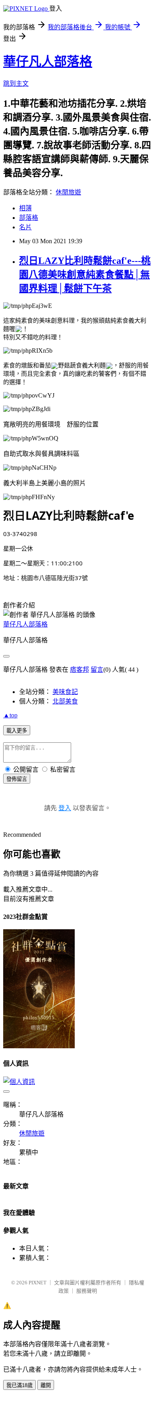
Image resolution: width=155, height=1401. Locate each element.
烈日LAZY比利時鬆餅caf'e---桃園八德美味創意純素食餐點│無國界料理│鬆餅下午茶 (85, 275)
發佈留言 (16, 779)
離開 (46, 1385)
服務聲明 (86, 1291)
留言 (97, 669)
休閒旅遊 (68, 192)
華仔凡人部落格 (47, 61)
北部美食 (65, 701)
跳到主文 (16, 83)
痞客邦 (79, 669)
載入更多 (16, 731)
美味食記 (65, 691)
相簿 (25, 208)
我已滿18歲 (19, 1385)
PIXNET (37, 1283)
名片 (25, 227)
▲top (10, 715)
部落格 (28, 217)
